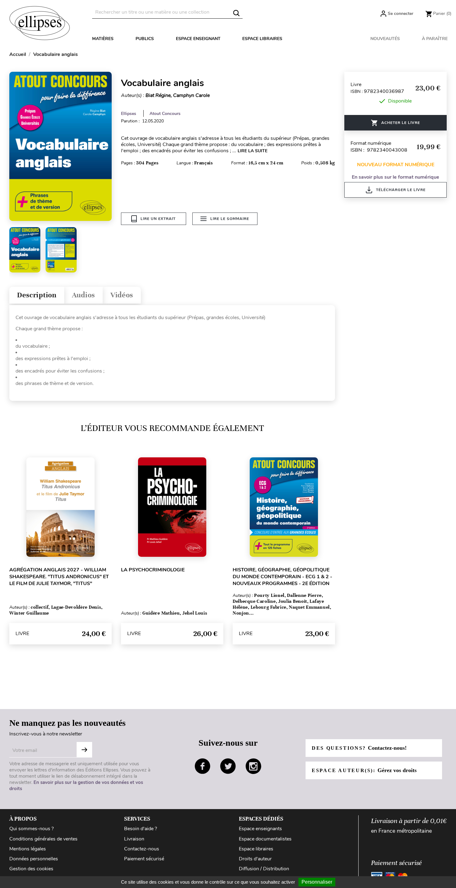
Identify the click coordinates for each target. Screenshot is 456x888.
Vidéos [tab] (121, 295)
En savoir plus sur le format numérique (395, 177)
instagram (253, 766)
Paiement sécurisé (144, 858)
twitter (228, 766)
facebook (202, 766)
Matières (103, 39)
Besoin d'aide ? (140, 828)
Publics (145, 39)
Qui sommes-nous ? (31, 828)
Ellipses (128, 114)
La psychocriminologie (153, 569)
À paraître (435, 39)
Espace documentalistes (265, 838)
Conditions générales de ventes (43, 838)
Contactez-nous (141, 848)
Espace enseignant (198, 39)
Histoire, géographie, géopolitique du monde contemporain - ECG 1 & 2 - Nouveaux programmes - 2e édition (282, 576)
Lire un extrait (158, 218)
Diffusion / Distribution (264, 868)
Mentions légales (27, 848)
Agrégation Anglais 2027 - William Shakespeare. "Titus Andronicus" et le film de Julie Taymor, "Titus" (59, 576)
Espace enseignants (260, 828)
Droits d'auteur (255, 858)
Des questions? (359, 748)
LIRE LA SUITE (252, 151)
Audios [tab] (83, 295)
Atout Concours (165, 114)
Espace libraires (262, 39)
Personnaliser (317, 882)
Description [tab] (36, 295)
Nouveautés (385, 39)
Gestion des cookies (31, 868)
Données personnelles (33, 858)
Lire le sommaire (229, 218)
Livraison (134, 838)
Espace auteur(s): (364, 770)
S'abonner (84, 750)
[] (236, 13)
